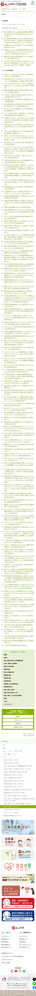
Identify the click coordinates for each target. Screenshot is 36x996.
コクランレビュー (18, 720)
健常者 (5, 698)
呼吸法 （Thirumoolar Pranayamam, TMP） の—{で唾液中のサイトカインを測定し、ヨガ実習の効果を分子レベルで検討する (19, 606)
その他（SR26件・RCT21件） (12, 809)
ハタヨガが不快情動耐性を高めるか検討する (15, 645)
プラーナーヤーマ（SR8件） (11, 812)
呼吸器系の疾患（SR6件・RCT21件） (14, 784)
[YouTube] (16, 971)
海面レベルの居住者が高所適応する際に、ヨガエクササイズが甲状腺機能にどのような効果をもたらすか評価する (18, 465)
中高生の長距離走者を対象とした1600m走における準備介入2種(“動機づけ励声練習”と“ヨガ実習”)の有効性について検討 (19, 175)
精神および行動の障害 (9, 666)
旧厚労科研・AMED (18, 727)
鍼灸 (4, 748)
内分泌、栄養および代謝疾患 (10, 663)
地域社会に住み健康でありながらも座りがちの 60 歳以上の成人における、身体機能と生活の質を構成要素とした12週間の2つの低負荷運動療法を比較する (19, 517)
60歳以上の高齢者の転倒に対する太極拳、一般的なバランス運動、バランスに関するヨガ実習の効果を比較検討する (18, 202)
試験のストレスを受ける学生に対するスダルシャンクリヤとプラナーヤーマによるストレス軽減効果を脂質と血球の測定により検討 (18, 137)
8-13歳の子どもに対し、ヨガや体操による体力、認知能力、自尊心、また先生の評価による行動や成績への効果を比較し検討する (18, 120)
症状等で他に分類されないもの (11, 692)
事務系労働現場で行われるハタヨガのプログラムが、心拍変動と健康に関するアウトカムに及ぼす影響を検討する (18, 281)
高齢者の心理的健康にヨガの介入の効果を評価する (17, 207)
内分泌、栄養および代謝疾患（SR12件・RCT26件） (18, 769)
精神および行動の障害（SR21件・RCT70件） (16, 772)
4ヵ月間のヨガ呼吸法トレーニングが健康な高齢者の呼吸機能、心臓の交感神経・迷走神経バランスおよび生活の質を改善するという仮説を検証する (19, 237)
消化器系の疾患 (7, 680)
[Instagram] (20, 971)
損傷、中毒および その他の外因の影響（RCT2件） (17, 803)
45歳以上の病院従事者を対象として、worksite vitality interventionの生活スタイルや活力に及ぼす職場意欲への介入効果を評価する (19, 311)
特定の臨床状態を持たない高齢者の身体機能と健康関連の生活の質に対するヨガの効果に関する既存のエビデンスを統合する (18, 34)
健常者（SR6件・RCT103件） (12, 806)
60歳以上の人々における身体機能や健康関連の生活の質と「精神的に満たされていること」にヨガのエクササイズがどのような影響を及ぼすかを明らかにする (18, 51)
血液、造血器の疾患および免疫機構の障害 (13, 660)
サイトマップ (12, 983)
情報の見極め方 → (6, 944)
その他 (5, 701)
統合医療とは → (5, 939)
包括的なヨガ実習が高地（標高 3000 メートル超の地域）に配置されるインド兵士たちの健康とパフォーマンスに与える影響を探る (19, 551)
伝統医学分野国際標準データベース (12, 815)
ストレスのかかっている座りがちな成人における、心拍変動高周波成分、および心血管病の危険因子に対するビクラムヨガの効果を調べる (18, 511)
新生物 (5, 657)
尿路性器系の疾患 (8, 686)
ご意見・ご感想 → (6, 962)
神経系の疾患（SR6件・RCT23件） (13, 775)
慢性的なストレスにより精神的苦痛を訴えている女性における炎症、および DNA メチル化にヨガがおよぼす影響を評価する (19, 593)
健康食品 (18, 716)
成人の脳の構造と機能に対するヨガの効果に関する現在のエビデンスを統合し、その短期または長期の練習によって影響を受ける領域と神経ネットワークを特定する (18, 40)
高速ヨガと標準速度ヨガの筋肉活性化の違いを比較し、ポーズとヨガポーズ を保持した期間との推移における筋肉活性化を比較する (19, 495)
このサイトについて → (7, 959)
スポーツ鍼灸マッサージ (9, 754)
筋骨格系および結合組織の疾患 (11, 683)
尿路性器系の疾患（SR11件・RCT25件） (15, 792)
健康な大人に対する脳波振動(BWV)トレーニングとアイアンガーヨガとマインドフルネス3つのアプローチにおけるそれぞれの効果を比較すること (19, 428)
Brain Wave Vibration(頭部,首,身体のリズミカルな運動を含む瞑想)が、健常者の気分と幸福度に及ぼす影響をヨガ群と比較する (19, 392)
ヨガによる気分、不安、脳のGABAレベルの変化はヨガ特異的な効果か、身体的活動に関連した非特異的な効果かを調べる (19, 435)
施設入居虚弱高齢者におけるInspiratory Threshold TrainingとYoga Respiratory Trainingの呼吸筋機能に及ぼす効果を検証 (19, 211)
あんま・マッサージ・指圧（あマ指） (13, 751)
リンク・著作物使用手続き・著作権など (18, 985)
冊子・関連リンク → (6, 947)
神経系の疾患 (7, 669)
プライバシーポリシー (23, 983)
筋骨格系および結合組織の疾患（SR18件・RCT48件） (18, 789)
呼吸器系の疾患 (7, 678)
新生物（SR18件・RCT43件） (12, 763)
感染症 (5, 654)
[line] (24, 971)
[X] (12, 971)
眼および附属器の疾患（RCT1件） (13, 778)
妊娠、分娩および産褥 (9, 689)
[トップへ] (18, 927)
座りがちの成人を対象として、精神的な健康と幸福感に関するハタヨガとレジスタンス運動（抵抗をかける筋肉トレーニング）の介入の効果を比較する (18, 398)
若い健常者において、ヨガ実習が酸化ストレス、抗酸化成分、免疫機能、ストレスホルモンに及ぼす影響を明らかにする (18, 631)
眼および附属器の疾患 (9, 672)
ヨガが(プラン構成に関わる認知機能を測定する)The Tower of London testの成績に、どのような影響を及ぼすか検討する (19, 182)
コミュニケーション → (25, 944)
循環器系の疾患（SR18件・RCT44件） (14, 781)
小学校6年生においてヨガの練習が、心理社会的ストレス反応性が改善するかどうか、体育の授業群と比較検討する (19, 126)
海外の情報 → (5, 941)
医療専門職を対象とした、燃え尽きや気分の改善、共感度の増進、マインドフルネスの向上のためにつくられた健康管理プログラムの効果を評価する (18, 275)
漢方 (4, 745)
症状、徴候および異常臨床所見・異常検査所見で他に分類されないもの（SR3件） (19, 799)
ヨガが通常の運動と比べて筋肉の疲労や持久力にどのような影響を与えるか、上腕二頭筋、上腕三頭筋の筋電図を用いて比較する (18, 471)
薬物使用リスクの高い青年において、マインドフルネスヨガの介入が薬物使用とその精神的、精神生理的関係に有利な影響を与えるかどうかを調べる (18, 599)
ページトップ (30, 974)
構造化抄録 (14, 8)
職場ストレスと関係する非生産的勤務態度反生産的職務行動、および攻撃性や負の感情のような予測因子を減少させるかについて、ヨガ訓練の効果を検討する (18, 571)
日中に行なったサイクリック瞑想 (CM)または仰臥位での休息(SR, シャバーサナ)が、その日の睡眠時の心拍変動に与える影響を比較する (19, 360)
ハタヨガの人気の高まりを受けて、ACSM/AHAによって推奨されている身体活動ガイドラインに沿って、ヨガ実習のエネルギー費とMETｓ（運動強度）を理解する (18, 63)
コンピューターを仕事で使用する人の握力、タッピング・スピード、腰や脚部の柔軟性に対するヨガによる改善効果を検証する (18, 317)
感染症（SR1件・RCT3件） (11, 760)
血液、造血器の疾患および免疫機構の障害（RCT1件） (18, 766)
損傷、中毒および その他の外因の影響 (12, 695)
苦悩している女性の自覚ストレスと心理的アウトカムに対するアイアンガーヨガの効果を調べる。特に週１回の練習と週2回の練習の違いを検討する (18, 342)
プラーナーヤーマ (8, 704)
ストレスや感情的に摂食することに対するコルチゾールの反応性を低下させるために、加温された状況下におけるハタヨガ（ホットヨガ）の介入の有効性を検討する (18, 586)
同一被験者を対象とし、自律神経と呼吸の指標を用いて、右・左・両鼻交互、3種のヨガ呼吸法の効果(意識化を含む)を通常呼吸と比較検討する (18, 376)
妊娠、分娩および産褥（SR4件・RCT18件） (16, 795)
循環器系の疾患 (7, 675)
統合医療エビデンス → (7, 953)
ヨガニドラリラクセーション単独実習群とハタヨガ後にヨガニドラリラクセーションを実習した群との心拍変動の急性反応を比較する (18, 354)
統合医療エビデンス (6, 8)
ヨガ (20, 8)
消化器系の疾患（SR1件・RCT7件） (13, 787)
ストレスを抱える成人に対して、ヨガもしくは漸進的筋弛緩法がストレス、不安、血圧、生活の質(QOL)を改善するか (19, 85)
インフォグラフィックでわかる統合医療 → (12, 956)
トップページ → (5, 936)
